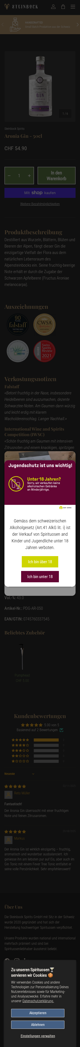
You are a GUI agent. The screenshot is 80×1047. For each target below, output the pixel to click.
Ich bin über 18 (40, 561)
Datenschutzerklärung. (38, 1001)
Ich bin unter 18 (40, 576)
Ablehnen (38, 1025)
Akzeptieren (37, 1013)
